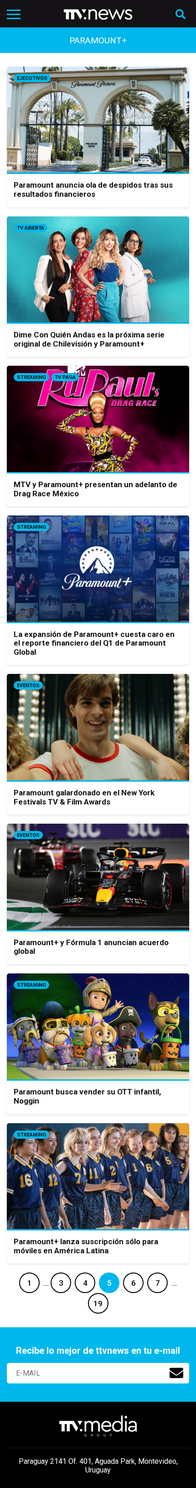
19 (98, 1303)
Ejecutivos (32, 78)
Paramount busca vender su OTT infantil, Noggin (87, 1096)
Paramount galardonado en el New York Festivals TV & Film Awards (84, 797)
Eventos (28, 686)
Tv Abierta (30, 228)
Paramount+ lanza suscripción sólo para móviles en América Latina (86, 1246)
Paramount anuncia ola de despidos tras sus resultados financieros (93, 189)
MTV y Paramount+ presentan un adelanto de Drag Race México (95, 489)
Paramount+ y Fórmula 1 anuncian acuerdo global (91, 947)
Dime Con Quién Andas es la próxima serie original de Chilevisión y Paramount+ (89, 339)
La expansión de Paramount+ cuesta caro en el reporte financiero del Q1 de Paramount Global (94, 643)
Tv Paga (65, 377)
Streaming (31, 377)
